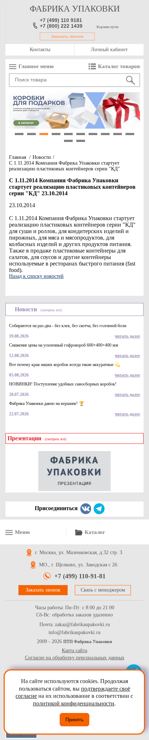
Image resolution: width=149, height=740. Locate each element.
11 (68, 141)
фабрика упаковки (75, 8)
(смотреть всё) (51, 310)
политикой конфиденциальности (73, 703)
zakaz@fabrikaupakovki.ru (82, 624)
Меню (22, 532)
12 (80, 141)
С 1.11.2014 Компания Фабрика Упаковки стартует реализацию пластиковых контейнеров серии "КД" (64, 165)
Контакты (40, 49)
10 (129, 134)
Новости (42, 157)
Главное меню (36, 66)
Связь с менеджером (103, 590)
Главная (17, 157)
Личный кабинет (109, 49)
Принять (74, 719)
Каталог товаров (119, 66)
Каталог (95, 532)
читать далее (127, 336)
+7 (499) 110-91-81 (80, 576)
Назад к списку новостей (36, 276)
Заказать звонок (67, 36)
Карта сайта (74, 650)
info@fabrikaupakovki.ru (74, 632)
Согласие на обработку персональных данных (74, 657)
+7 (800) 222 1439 (61, 26)
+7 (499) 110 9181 (61, 20)
